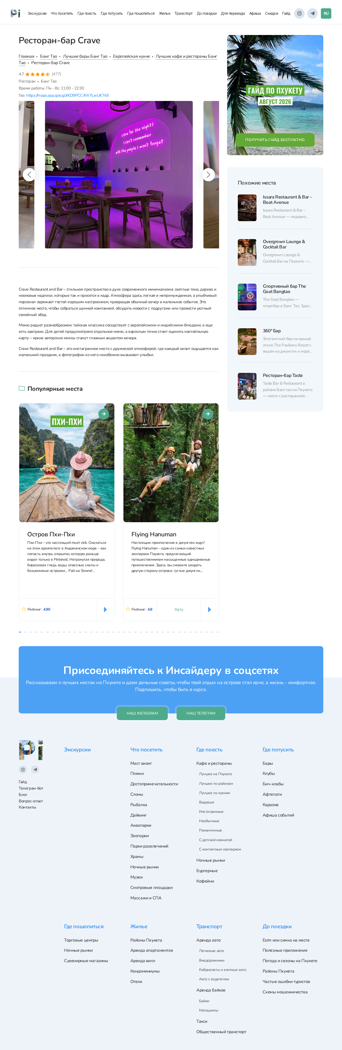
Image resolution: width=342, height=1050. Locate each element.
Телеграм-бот (31, 788)
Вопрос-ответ (31, 801)
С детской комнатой (215, 839)
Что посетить (62, 13)
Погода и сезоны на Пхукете (290, 961)
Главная (26, 56)
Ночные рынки (144, 867)
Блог (23, 794)
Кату (179, 609)
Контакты (27, 807)
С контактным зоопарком (220, 849)
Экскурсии (37, 13)
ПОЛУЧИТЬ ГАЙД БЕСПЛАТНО (275, 139)
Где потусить (112, 13)
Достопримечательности (154, 784)
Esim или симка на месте (286, 940)
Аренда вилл (142, 961)
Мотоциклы (208, 1010)
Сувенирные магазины (86, 961)
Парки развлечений (149, 846)
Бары (268, 763)
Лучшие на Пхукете (215, 773)
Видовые (206, 802)
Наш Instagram (142, 713)
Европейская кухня (131, 56)
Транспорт (183, 13)
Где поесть (86, 13)
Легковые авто (211, 950)
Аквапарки (140, 825)
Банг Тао (48, 56)
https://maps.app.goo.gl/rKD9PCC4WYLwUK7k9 (67, 95)
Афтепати (272, 794)
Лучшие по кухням (214, 792)
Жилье (164, 13)
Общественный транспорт (221, 1032)
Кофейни (205, 881)
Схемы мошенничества (285, 992)
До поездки (207, 13)
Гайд (286, 13)
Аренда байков (211, 990)
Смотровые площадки (151, 888)
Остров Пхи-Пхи (51, 534)
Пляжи (137, 773)
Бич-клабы (273, 784)
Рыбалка (138, 805)
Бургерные (207, 871)
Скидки (271, 13)
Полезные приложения (285, 950)
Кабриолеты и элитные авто (222, 969)
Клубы (269, 773)
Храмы (136, 857)
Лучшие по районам (216, 783)
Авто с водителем (214, 979)
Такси (201, 1021)
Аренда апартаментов (151, 950)
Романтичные (210, 830)
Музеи (136, 877)
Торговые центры (81, 940)
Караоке (271, 805)
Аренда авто (208, 940)
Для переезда (233, 13)
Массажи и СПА (146, 898)
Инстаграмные (211, 811)
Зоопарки (139, 836)
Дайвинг (138, 815)
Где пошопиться (141, 13)
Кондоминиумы (145, 971)
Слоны (136, 794)
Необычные (209, 820)
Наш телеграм (200, 713)
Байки (204, 1001)
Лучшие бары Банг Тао (85, 56)
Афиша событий (278, 815)
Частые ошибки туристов (286, 982)
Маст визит (141, 763)
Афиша (255, 13)
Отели (136, 982)
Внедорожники (211, 960)
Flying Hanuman (153, 534)
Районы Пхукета (146, 940)
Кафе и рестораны (214, 763)
